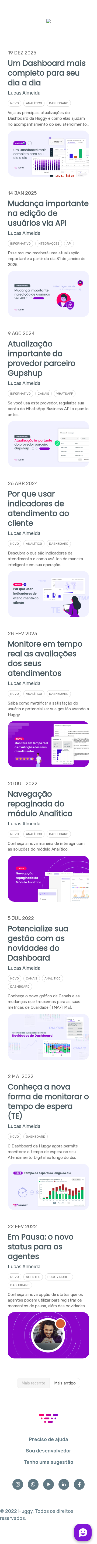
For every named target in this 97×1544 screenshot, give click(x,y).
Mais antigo (65, 1383)
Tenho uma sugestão (48, 1462)
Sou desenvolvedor (48, 1451)
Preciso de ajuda (48, 1439)
